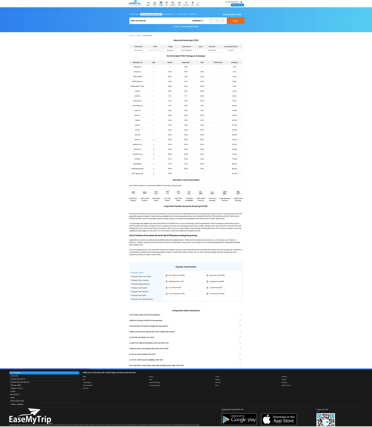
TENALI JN (137, 111)
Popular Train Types (139, 295)
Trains (138, 35)
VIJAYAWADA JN (137, 106)
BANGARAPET (137, 164)
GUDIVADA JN (137, 101)
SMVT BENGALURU (137, 174)
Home (131, 35)
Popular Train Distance (140, 292)
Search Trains (134, 14)
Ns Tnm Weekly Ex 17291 (177, 294)
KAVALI (137, 130)
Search (235, 21)
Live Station (192, 14)
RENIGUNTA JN (137, 144)
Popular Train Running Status (142, 299)
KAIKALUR (137, 96)
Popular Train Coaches (140, 280)
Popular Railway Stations (141, 284)
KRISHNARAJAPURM (137, 169)
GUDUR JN (137, 140)
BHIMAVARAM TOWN (137, 86)
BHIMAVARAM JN (137, 81)
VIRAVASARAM (137, 77)
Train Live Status (182, 14)
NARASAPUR (137, 67)
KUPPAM (137, 159)
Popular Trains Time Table (141, 276)
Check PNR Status (169, 14)
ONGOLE (137, 125)
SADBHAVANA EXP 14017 (176, 281)
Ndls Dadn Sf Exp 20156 (217, 275)
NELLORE (137, 135)
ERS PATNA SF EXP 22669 (177, 275)
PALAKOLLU (137, 72)
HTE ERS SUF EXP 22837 (217, 294)
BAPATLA (137, 115)
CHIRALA (137, 120)
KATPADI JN (137, 149)
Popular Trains (137, 273)
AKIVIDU (137, 91)
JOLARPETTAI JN (137, 154)
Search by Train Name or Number (151, 14)
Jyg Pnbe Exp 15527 (216, 288)
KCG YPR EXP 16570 (175, 288)
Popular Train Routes (139, 288)
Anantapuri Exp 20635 (217, 281)
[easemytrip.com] (135, 3)
